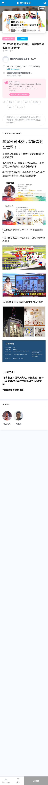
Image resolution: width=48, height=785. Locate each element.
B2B (26, 102)
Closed (36, 780)
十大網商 (20, 107)
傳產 (10, 107)
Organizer (6, 782)
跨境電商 (36, 102)
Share (42, 8)
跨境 (18, 102)
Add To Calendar (13, 69)
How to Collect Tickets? (19, 94)
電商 (10, 102)
